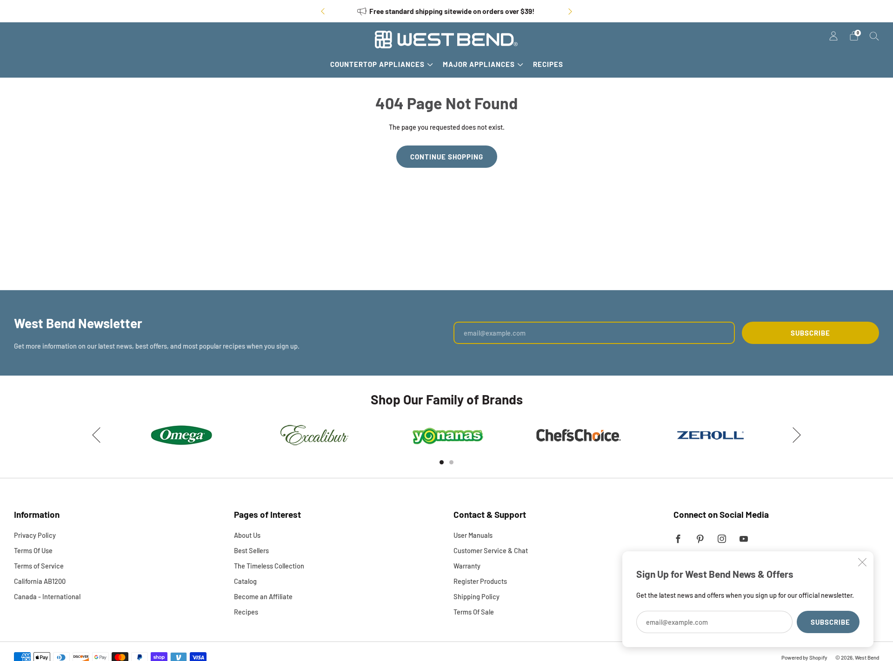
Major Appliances (479, 64)
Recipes (548, 64)
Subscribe (830, 622)
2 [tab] (451, 462)
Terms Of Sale (473, 612)
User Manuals (473, 535)
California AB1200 (40, 581)
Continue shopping (446, 156)
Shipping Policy (476, 596)
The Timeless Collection (269, 566)
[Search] (874, 35)
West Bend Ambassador (470, 11)
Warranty (466, 566)
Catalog (245, 581)
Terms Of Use (33, 550)
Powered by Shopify (804, 657)
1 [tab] (442, 462)
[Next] (570, 11)
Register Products (480, 581)
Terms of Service (39, 566)
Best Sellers (251, 550)
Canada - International (47, 596)
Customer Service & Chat (490, 550)
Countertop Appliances (377, 64)
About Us (247, 535)
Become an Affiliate (263, 596)
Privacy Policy (35, 535)
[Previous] (323, 11)
